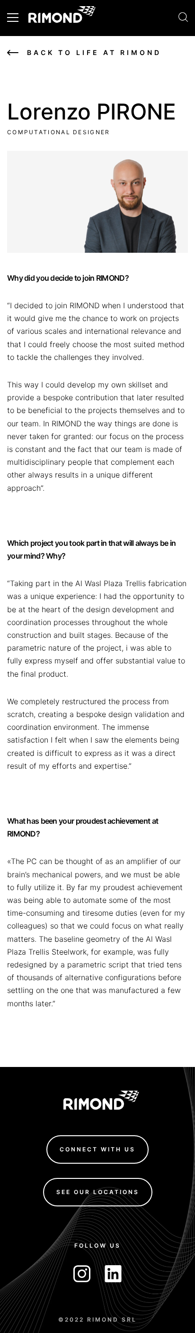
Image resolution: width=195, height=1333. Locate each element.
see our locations (97, 1191)
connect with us (97, 1148)
